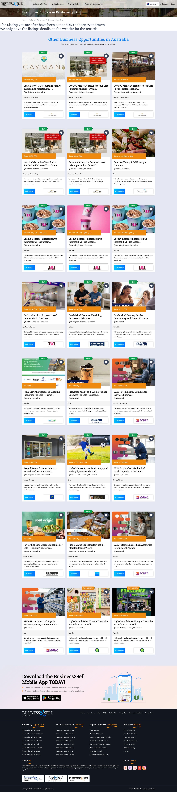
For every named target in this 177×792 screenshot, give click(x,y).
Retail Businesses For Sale (98, 748)
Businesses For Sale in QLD (65, 737)
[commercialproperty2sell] (33, 778)
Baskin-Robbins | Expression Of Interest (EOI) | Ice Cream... (40, 240)
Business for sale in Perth (30, 744)
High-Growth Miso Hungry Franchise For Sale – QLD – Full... (88, 623)
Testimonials (112, 713)
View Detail (29, 115)
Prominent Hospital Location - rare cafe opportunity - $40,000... (87, 164)
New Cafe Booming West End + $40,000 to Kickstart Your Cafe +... (41, 164)
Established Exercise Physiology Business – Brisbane (86, 317)
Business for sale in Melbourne (32, 734)
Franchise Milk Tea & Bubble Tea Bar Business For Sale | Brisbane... (88, 393)
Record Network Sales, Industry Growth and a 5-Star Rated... (40, 470)
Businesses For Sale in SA (65, 741)
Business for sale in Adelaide (32, 741)
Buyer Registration (130, 737)
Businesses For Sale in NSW (65, 730)
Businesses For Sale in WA (65, 744)
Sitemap (126, 751)
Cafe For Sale (94, 730)
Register (165, 4)
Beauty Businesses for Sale (99, 741)
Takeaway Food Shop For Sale (100, 737)
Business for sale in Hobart (31, 754)
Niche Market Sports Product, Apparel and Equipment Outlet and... (88, 470)
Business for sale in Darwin (31, 751)
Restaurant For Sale (96, 734)
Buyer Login (91, 713)
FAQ (104, 713)
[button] (152, 4)
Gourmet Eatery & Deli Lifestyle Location (130, 164)
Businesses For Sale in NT (64, 751)
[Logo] (12, 4)
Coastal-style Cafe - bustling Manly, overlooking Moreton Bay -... (42, 87)
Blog (99, 713)
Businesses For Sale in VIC (65, 734)
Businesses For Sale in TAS (65, 754)
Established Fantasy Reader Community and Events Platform (131, 317)
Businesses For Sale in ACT (65, 748)
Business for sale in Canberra (32, 748)
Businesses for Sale (40, 4)
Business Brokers (74, 4)
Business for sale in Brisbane (31, 737)
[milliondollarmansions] (56, 778)
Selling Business (58, 4)
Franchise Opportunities (94, 4)
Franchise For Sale (96, 751)
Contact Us (122, 713)
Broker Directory (129, 730)
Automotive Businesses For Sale (100, 744)
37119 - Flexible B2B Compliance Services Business (130, 393)
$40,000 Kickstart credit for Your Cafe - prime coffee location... (133, 87)
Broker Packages (129, 744)
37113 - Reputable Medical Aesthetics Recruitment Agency (133, 546)
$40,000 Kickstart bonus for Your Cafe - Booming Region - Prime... (88, 87)
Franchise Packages (130, 741)
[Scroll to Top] (172, 788)
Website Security (129, 748)
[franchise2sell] (79, 778)
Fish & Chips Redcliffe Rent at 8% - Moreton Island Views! (87, 546)
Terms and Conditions (135, 713)
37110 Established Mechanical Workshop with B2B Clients (129, 470)
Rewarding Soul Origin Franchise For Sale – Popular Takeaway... (43, 546)
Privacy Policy (149, 713)
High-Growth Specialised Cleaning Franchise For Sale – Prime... (42, 393)
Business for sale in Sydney (31, 730)
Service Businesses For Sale (99, 754)
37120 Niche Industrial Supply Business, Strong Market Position (41, 623)
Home (83, 713)
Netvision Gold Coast (148, 789)
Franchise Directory (130, 734)
